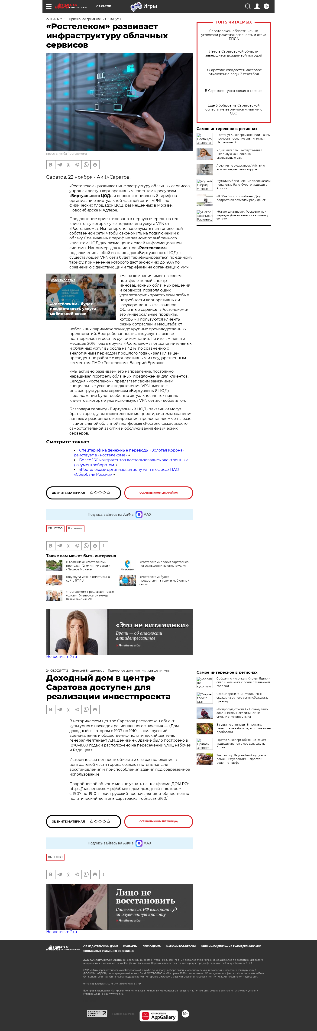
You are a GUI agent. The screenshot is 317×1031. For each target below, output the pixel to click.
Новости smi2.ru (61, 656)
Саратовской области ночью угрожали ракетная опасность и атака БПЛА (233, 35)
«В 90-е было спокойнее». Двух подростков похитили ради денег (241, 198)
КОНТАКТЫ (130, 946)
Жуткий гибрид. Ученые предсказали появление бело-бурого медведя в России (244, 184)
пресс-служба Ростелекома (66, 153)
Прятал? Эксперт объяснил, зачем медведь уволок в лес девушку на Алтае (241, 743)
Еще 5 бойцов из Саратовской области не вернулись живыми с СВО (233, 109)
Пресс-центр (152, 946)
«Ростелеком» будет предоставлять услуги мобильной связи (164, 580)
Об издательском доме (100, 946)
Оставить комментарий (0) (158, 492)
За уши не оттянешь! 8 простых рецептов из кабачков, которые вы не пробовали (244, 728)
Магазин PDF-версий (181, 946)
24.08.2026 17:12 (57, 670)
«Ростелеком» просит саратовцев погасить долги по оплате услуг (163, 563)
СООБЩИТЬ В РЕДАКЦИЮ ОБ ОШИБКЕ (108, 951)
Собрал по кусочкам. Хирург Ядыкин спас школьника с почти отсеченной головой (243, 682)
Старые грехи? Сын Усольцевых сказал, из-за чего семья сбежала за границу (242, 697)
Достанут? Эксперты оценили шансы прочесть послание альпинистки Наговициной (243, 138)
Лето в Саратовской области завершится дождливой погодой (233, 53)
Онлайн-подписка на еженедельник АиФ (231, 946)
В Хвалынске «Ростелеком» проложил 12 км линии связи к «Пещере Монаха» (88, 565)
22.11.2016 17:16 (55, 19)
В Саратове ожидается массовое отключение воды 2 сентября (234, 72)
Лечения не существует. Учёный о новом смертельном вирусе (241, 167)
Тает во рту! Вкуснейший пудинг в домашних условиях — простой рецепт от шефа (241, 758)
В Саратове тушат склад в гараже (233, 91)
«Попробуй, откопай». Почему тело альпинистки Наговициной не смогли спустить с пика (242, 712)
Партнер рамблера (123, 1013)
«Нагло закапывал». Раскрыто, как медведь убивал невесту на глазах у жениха (242, 215)
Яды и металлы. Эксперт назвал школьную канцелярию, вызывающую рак (239, 153)
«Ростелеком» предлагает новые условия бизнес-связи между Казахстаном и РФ (90, 595)
